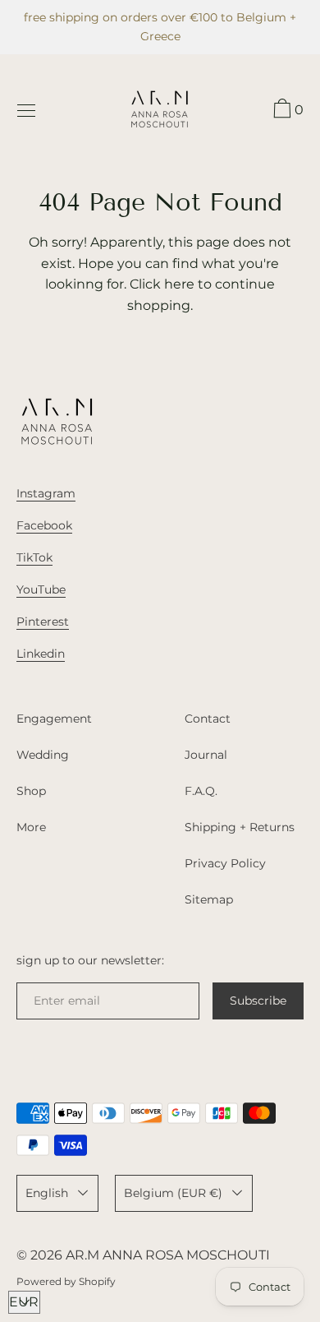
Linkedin (40, 653)
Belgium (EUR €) (173, 1193)
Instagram (45, 493)
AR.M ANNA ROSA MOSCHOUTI (168, 1255)
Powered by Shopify (66, 1281)
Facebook (44, 525)
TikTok (34, 557)
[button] (286, 111)
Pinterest (42, 621)
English (46, 1193)
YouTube (41, 589)
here (179, 284)
